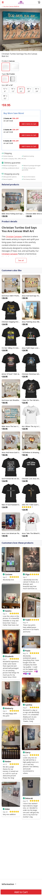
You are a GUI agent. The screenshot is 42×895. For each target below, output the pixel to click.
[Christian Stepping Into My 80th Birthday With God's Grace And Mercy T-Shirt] (11, 310)
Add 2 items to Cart (29, 124)
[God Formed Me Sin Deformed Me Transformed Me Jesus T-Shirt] (11, 467)
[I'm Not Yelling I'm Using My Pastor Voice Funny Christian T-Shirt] (11, 336)
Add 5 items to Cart (29, 146)
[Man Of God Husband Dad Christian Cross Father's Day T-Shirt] (11, 493)
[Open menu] (9, 2)
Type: (8, 74)
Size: (7, 85)
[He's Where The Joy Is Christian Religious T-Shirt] (31, 414)
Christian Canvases (14, 236)
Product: (8, 61)
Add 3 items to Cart (29, 135)
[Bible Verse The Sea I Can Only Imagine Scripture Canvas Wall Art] (11, 414)
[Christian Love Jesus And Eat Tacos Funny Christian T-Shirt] (31, 467)
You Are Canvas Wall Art (11, 6)
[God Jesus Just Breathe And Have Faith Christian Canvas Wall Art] (11, 388)
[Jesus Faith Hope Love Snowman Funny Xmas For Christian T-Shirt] (31, 336)
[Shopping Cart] (39, 2)
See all (21, 260)
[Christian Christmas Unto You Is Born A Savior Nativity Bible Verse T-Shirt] (31, 362)
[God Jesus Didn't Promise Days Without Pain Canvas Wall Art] (11, 284)
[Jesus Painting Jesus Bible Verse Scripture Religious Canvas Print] (31, 310)
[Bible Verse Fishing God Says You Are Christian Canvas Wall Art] (13, 200)
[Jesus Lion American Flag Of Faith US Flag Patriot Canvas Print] (11, 521)
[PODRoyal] (21, 2)
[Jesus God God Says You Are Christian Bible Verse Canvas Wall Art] (31, 284)
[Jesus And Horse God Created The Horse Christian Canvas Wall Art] (11, 440)
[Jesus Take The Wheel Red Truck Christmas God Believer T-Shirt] (31, 521)
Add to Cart (21, 892)
